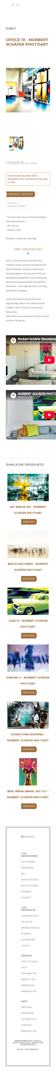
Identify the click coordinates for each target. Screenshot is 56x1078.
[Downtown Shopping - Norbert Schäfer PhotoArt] (28, 716)
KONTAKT (26, 1025)
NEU (23, 873)
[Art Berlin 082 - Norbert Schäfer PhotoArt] (28, 488)
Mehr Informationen (28, 249)
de (12, 4)
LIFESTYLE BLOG (29, 961)
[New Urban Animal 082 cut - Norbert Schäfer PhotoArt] (28, 772)
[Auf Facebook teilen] (7, 449)
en (17, 4)
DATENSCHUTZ (29, 1019)
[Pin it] (19, 449)
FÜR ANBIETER (28, 973)
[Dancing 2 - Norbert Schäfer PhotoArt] (28, 659)
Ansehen (28, 521)
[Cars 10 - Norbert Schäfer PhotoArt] (28, 602)
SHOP (24, 967)
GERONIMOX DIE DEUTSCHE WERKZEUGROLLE (30, 921)
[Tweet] (13, 449)
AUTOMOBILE (28, 861)
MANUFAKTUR (28, 991)
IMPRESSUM (27, 1013)
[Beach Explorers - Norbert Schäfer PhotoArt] (28, 545)
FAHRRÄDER (27, 867)
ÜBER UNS (26, 1007)
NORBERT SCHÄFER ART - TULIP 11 (29, 939)
